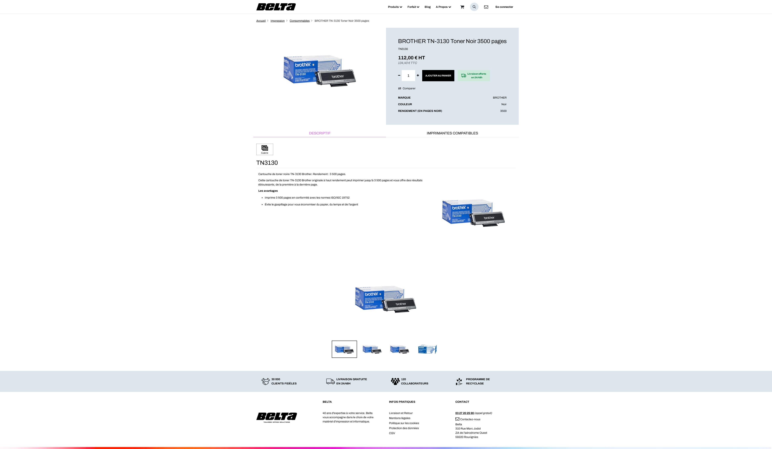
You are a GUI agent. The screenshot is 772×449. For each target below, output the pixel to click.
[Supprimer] (399, 75)
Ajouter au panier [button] (438, 75)
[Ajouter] (418, 75)
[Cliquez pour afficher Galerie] (264, 149)
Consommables (300, 20)
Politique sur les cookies (404, 423)
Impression (278, 20)
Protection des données (404, 428)
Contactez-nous (470, 419)
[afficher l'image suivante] (511, 298)
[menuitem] (395, 7)
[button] (474, 7)
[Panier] (462, 7)
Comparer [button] (409, 88)
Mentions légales (399, 418)
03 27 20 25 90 (464, 413)
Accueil (261, 20)
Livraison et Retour (401, 413)
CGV (392, 433)
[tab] (319, 133)
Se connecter (504, 6)
